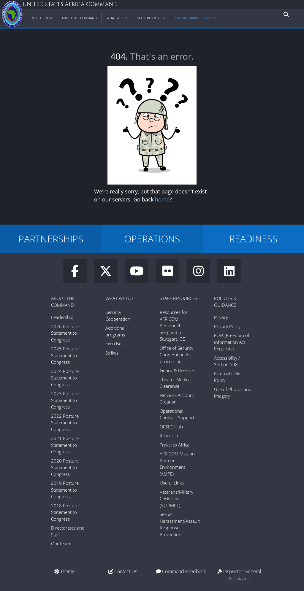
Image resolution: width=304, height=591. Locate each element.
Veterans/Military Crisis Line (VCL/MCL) (176, 498)
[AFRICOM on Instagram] (201, 274)
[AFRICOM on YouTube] (140, 274)
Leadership (62, 317)
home (162, 199)
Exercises (114, 344)
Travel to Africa (174, 445)
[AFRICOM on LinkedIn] (229, 274)
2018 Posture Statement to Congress (65, 512)
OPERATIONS (152, 238)
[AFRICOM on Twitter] (109, 274)
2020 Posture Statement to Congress (65, 467)
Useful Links (172, 483)
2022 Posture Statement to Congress (65, 422)
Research (169, 436)
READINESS (253, 238)
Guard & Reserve (177, 370)
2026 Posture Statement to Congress (65, 333)
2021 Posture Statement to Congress (65, 445)
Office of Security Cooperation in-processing (176, 354)
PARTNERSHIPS (50, 238)
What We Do (119, 298)
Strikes (111, 353)
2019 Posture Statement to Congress (65, 489)
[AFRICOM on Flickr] (171, 274)
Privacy (221, 317)
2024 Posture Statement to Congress (65, 377)
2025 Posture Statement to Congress (65, 355)
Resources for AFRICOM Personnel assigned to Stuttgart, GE (174, 325)
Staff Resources (178, 298)
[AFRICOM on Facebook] (78, 274)
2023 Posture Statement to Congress (65, 400)
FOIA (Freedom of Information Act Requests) (231, 342)
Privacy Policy (227, 326)
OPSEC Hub (171, 427)
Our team (60, 543)
